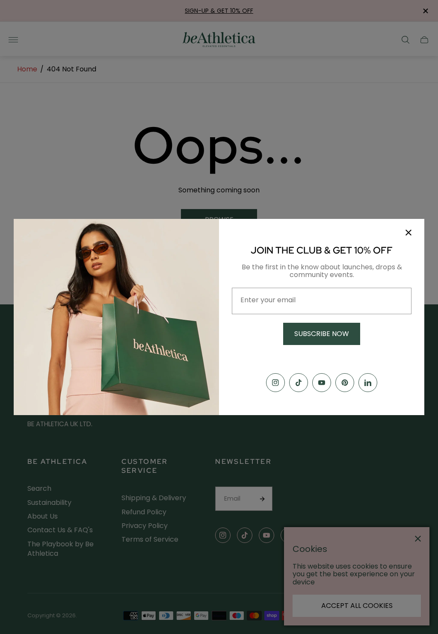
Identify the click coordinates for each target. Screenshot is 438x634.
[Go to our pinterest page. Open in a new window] (344, 382)
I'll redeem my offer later (322, 358)
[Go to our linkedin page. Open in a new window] (367, 382)
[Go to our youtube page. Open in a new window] (321, 382)
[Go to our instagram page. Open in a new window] (275, 382)
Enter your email (268, 300)
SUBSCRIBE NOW (321, 334)
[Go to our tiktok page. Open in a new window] (298, 382)
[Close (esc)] (408, 232)
